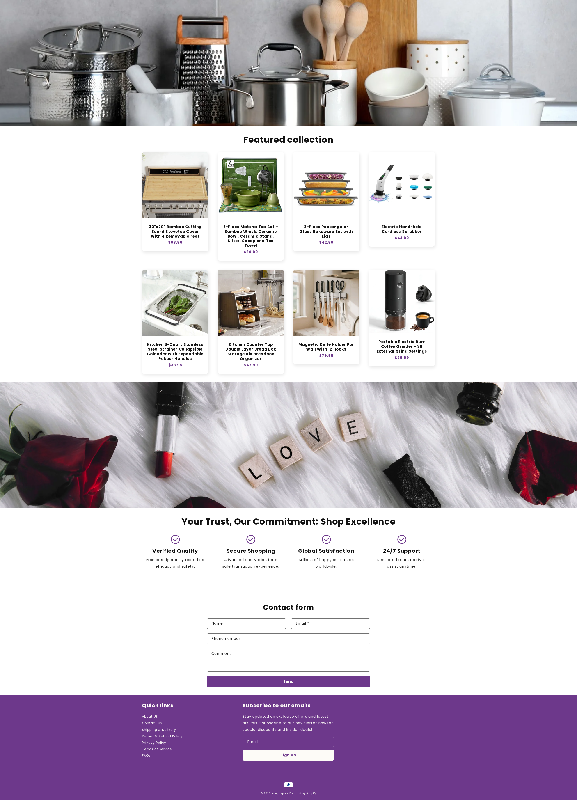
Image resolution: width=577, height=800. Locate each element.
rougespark (280, 793)
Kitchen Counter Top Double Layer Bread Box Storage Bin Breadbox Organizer (250, 351)
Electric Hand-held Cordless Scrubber (402, 229)
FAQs (146, 755)
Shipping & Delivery (159, 729)
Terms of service (157, 749)
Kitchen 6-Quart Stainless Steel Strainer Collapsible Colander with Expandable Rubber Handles (175, 351)
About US (150, 716)
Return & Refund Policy (162, 736)
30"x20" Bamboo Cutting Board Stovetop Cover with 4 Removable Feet (175, 231)
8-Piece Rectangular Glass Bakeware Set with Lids (326, 231)
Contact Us (152, 723)
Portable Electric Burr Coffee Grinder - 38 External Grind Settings (402, 346)
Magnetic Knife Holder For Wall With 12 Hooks (326, 347)
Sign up (288, 755)
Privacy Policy (154, 742)
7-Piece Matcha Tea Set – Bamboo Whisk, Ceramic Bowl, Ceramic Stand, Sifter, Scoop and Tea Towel (250, 236)
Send (288, 681)
